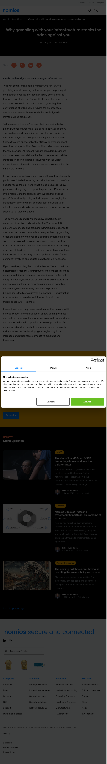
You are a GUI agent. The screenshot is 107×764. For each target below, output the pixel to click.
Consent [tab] (18, 368)
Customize (52, 402)
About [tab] (88, 368)
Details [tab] (53, 368)
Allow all (87, 402)
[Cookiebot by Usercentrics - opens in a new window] (92, 360)
